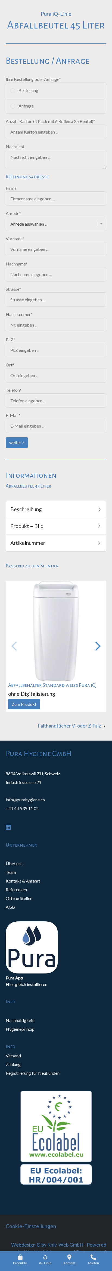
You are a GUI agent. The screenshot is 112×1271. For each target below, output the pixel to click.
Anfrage (26, 105)
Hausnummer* (19, 314)
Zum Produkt (24, 704)
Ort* (10, 364)
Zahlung (13, 1064)
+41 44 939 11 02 (22, 808)
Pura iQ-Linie (56, 14)
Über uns (14, 863)
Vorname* (15, 238)
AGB (10, 906)
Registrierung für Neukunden (33, 1073)
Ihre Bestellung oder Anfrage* (33, 79)
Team (11, 872)
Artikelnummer (28, 543)
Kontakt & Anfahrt (23, 880)
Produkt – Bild (28, 526)
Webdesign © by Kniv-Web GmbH (47, 1245)
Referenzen (16, 889)
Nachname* (16, 263)
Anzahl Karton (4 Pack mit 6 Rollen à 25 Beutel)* (50, 121)
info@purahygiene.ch (25, 799)
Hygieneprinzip (20, 1029)
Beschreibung (27, 509)
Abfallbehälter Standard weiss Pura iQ (51, 685)
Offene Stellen (19, 898)
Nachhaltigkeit (20, 1020)
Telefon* (13, 390)
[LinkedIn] (8, 827)
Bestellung (28, 90)
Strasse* (13, 289)
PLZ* (10, 339)
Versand (13, 1055)
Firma (11, 188)
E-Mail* (13, 415)
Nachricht (15, 146)
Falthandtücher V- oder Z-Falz (69, 726)
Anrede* (13, 213)
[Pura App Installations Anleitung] (56, 947)
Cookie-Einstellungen (31, 1226)
